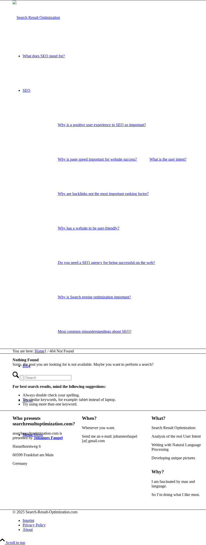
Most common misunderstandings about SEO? (94, 331)
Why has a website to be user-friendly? (88, 228)
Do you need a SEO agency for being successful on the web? (106, 262)
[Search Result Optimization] (36, 17)
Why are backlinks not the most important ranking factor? (103, 194)
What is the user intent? (167, 159)
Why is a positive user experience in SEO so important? (102, 125)
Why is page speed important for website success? (97, 159)
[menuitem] (102, 125)
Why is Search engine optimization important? (94, 297)
